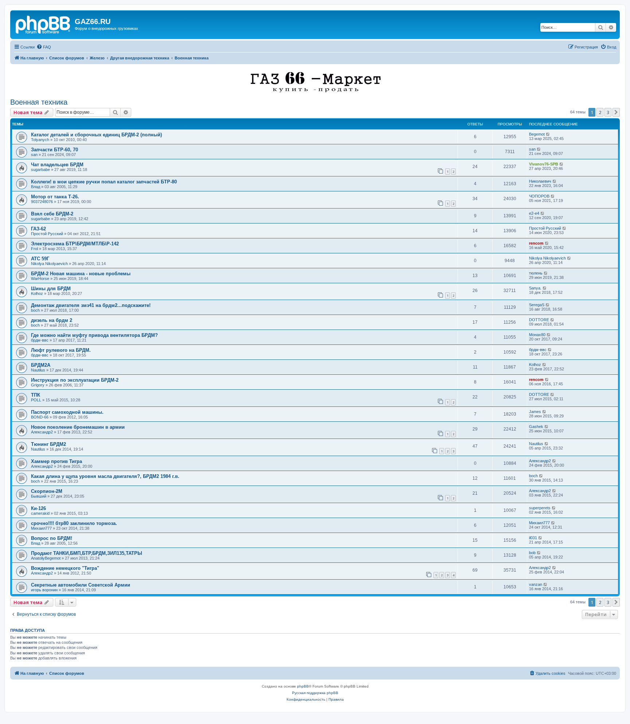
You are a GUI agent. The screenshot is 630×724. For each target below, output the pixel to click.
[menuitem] (43, 47)
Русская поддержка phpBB (315, 693)
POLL (36, 400)
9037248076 (42, 201)
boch (35, 310)
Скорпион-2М (46, 491)
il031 (533, 538)
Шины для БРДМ (51, 288)
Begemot (537, 134)
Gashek (536, 426)
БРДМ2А (40, 365)
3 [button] (608, 112)
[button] (616, 112)
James (535, 411)
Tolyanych (40, 139)
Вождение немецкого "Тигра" (65, 568)
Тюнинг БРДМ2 (48, 444)
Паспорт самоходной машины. (67, 412)
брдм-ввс (39, 340)
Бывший (38, 496)
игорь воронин (44, 590)
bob (532, 552)
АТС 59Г (40, 258)
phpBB (303, 686)
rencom (536, 243)
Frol (34, 248)
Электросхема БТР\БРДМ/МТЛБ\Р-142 (75, 243)
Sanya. (535, 288)
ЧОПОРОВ (539, 196)
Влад (35, 186)
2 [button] (600, 112)
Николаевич (540, 181)
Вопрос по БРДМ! (51, 538)
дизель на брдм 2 (51, 320)
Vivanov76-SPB (543, 164)
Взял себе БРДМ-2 (52, 214)
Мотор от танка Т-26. (55, 196)
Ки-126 (38, 508)
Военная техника (38, 102)
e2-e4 (534, 213)
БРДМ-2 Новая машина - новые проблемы (81, 273)
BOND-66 (39, 417)
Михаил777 (41, 528)
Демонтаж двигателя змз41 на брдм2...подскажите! (91, 305)
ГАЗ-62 (38, 228)
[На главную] (43, 23)
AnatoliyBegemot (46, 558)
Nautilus (38, 370)
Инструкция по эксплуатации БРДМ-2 (74, 380)
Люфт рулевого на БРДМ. (61, 350)
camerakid (40, 513)
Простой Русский (47, 233)
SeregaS (536, 305)
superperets (540, 508)
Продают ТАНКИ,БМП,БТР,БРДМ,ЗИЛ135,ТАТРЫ (86, 553)
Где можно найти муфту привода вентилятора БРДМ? (94, 335)
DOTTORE (539, 320)
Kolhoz (37, 293)
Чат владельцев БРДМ (57, 164)
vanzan (535, 584)
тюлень (535, 273)
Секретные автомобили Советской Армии (80, 585)
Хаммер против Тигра (56, 461)
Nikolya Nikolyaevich (49, 263)
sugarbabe (40, 169)
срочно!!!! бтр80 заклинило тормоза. (74, 523)
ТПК (35, 395)
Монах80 (537, 334)
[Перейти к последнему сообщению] (548, 134)
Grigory (37, 385)
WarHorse (40, 278)
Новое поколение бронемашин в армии (78, 427)
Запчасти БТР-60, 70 (54, 149)
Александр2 (42, 432)
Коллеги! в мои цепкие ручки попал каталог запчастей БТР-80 (104, 181)
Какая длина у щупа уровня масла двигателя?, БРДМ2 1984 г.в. (105, 476)
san (34, 154)
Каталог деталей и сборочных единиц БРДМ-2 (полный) (96, 134)
